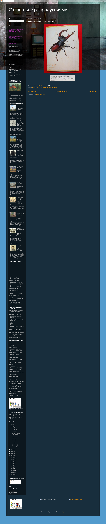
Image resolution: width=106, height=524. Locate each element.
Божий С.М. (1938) (14, 280)
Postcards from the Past (15, 98)
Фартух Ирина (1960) (15, 300)
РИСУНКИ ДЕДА (14, 72)
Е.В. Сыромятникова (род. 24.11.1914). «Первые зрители (20, 215)
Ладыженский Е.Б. (14, 354)
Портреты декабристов (15, 324)
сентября (14, 431)
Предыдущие (93, 91)
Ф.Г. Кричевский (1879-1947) (17, 298)
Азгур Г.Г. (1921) (14, 345)
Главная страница (62, 91)
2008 (12, 472)
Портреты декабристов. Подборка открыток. (20, 247)
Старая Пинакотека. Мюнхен (17, 332)
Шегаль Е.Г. (13, 393)
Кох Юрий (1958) (14, 288)
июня (13, 441)
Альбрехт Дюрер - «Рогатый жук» (41, 21)
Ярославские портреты (15, 337)
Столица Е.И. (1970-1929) (16, 293)
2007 (12, 474)
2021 (12, 449)
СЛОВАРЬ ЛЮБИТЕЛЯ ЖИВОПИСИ (15, 75)
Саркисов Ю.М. (14, 374)
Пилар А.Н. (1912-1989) (15, 369)
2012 (12, 465)
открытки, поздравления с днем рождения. (16, 96)
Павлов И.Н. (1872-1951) (16, 367)
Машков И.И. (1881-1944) (16, 359)
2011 (12, 467)
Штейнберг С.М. (14, 395)
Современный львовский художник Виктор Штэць (20, 138)
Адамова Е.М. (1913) (15, 344)
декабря (14, 427)
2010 (12, 468)
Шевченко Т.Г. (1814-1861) (16, 304)
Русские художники (15, 67)
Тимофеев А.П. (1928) (15, 383)
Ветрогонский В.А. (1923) (16, 350)
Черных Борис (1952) (15, 302)
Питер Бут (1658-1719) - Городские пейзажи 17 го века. (20, 185)
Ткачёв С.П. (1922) (14, 385)
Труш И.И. (12, 297)
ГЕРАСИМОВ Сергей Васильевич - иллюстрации (20, 152)
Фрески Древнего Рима (15, 335)
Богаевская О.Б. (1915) (15, 349)
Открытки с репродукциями (38, 9)
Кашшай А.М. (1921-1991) (16, 286)
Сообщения (14, 480)
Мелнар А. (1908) (14, 361)
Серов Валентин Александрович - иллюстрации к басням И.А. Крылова (20, 123)
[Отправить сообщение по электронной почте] (49, 85)
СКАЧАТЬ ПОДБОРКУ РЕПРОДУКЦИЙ (15, 70)
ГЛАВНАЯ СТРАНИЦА (15, 66)
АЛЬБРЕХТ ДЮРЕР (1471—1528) (40, 87)
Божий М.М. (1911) (14, 278)
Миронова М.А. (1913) (15, 362)
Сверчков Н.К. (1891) (15, 376)
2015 (12, 459)
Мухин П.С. (13, 364)
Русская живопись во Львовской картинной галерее (17, 330)
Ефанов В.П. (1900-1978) (16, 352)
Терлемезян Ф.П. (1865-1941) (17, 381)
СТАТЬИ (12, 77)
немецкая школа (53, 87)
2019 (12, 451)
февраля (14, 445)
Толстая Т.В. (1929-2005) (16, 386)
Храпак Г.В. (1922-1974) (15, 390)
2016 (12, 457)
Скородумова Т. (14, 378)
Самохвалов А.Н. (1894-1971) (17, 373)
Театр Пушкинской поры (16, 334)
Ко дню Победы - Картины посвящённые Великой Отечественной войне (20, 109)
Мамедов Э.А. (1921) (15, 357)
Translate (20, 23)
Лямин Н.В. (13, 356)
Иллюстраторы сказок (15, 100)
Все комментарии (15, 483)
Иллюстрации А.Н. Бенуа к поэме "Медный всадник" (20, 199)
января (14, 446)
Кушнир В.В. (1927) (14, 290)
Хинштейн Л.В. (13, 388)
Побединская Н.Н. (14, 371)
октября (14, 429)
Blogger (63, 511)
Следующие (32, 91)
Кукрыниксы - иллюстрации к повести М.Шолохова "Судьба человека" (20, 231)
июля (13, 439)
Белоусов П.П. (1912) (15, 347)
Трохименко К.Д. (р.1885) (16, 295)
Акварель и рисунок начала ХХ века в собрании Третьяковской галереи (16, 311)
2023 (12, 424)
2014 (12, 461)
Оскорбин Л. (13, 366)
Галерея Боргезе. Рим (15, 314)
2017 (12, 455)
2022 (12, 426)
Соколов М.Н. (13, 379)
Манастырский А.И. (15, 292)
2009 (12, 470)
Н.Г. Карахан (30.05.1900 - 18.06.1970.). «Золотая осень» (20, 169)
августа (14, 437)
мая (13, 443)
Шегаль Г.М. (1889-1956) (16, 391)
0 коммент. (43, 85)
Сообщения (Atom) (40, 94)
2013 (12, 463)
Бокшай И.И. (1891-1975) (16, 282)
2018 (12, 453)
